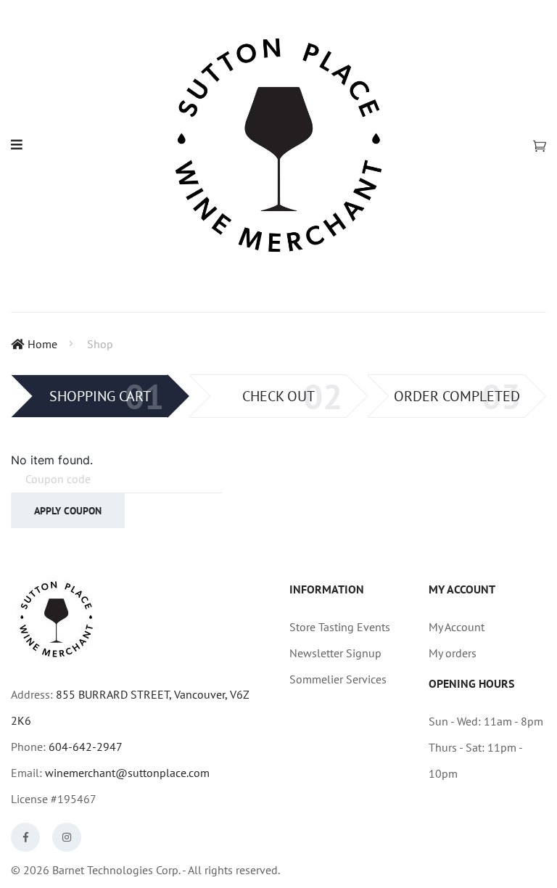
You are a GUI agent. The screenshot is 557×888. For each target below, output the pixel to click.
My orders (452, 653)
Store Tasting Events (339, 627)
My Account (456, 627)
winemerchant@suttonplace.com (127, 772)
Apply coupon (68, 510)
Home (42, 344)
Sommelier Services (338, 679)
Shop (100, 344)
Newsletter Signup (335, 653)
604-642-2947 (86, 746)
